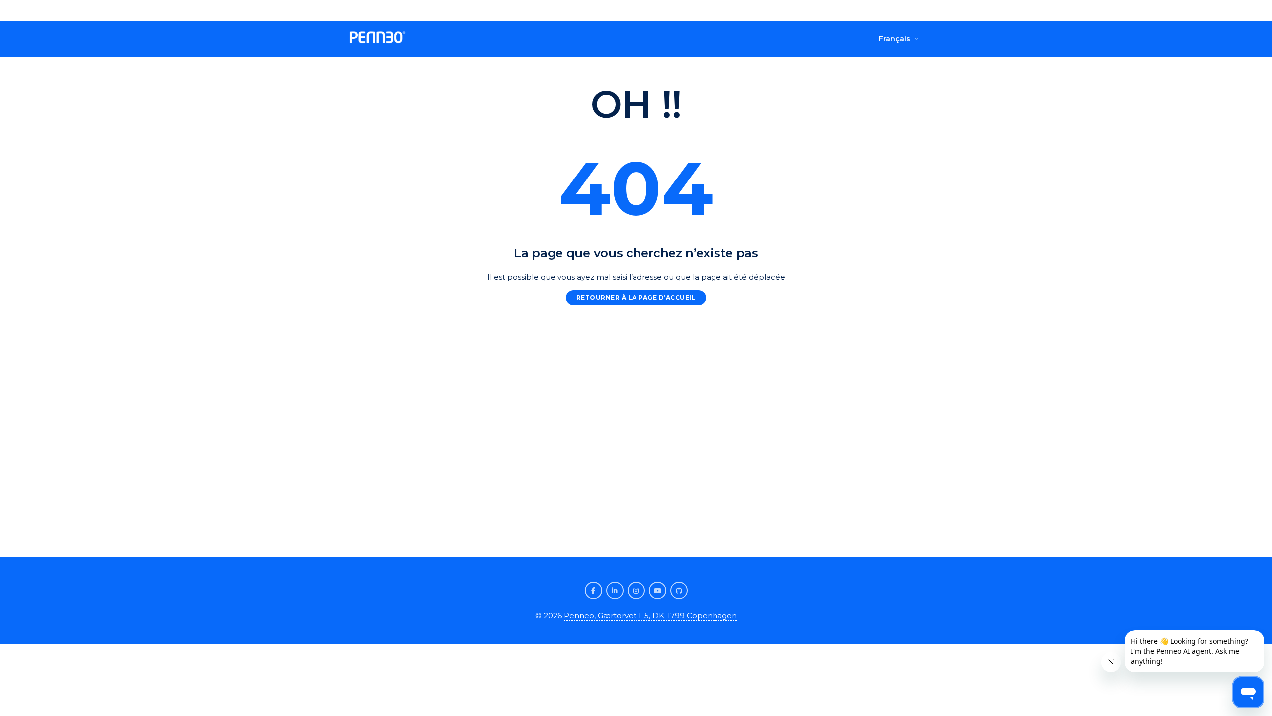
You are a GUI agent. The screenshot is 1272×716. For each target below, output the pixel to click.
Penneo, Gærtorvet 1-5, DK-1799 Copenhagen (650, 615)
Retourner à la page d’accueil (636, 297)
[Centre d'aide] (377, 39)
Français (894, 38)
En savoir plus (679, 10)
